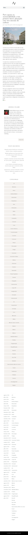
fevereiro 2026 (7, 408)
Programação (14, 343)
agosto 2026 (6, 395)
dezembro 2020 (7, 487)
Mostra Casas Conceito (14, 322)
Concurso (14, 239)
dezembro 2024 (7, 438)
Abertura (14, 187)
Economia (14, 253)
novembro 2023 (7, 466)
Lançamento (14, 305)
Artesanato (14, 207)
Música (14, 333)
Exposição (14, 270)
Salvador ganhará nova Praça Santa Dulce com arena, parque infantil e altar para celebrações (14, 155)
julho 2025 (6, 423)
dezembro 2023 (7, 463)
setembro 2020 (7, 493)
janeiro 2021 (6, 485)
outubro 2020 (7, 491)
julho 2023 (6, 474)
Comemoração (14, 232)
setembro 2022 (7, 481)
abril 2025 (6, 429)
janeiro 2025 (6, 435)
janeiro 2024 (6, 461)
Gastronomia (14, 284)
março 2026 (6, 405)
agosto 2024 (6, 446)
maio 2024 (6, 453)
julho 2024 (6, 448)
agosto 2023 (6, 472)
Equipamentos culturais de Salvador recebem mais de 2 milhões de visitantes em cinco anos (14, 171)
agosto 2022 (6, 483)
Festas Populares (14, 274)
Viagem (14, 385)
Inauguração (14, 291)
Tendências (14, 371)
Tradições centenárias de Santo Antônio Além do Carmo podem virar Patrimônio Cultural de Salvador (14, 160)
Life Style (14, 308)
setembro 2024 (7, 444)
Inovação (14, 294)
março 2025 (6, 431)
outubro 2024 (7, 442)
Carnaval (14, 221)
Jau (14, 301)
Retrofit (14, 350)
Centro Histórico (14, 228)
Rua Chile (14, 357)
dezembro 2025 (7, 412)
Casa (14, 225)
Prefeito (14, 340)
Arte (14, 204)
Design (14, 249)
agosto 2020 (6, 496)
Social (14, 367)
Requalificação (14, 347)
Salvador (14, 360)
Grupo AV (7, 24)
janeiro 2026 (6, 410)
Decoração (14, 246)
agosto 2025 (6, 420)
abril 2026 (6, 403)
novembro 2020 (7, 489)
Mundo (14, 326)
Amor (14, 190)
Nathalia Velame (14, 336)
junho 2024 (6, 451)
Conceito (14, 235)
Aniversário (14, 197)
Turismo (14, 378)
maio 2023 (6, 478)
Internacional (14, 298)
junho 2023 (6, 476)
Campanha (14, 218)
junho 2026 (6, 399)
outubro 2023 (7, 468)
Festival (14, 277)
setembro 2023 (7, 470)
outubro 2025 (7, 416)
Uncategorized (19, 24)
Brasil (14, 214)
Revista (14, 353)
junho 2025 (6, 425)
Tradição (14, 374)
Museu (14, 329)
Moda (14, 319)
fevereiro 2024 (7, 459)
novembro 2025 (7, 414)
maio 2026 (6, 401)
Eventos (14, 267)
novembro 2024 (7, 440)
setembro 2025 (7, 418)
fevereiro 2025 (7, 433)
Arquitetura (14, 200)
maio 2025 (6, 427)
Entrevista (14, 263)
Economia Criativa (14, 256)
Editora (14, 260)
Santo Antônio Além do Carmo (14, 364)
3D (14, 183)
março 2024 (6, 457)
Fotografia (14, 280)
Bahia (14, 211)
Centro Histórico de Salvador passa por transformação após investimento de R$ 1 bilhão (14, 166)
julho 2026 (6, 397)
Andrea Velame (14, 193)
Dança (14, 242)
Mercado (14, 315)
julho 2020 (6, 498)
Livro (14, 312)
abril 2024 (6, 455)
